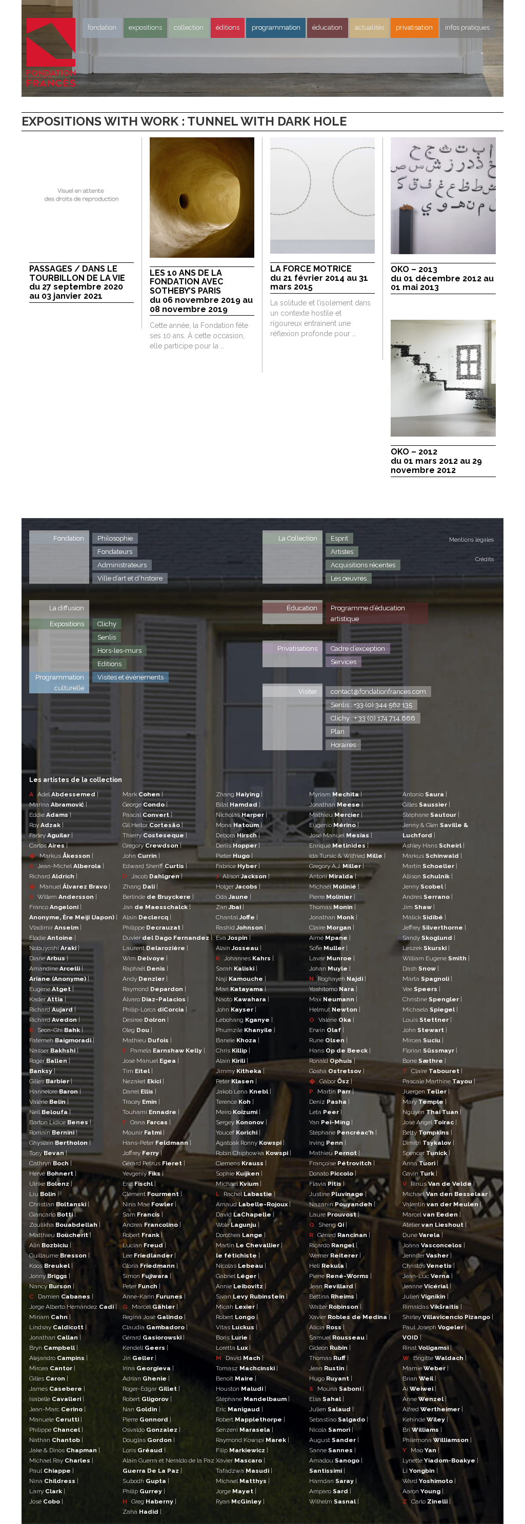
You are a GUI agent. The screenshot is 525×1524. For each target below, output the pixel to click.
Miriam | (50, 1317)
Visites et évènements (130, 677)
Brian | (419, 1378)
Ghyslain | (60, 1142)
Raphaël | (145, 968)
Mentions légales (471, 540)
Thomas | (332, 907)
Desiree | (146, 1019)
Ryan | (240, 1501)
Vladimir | (55, 927)
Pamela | (164, 1050)
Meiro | (238, 1112)
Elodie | (52, 937)
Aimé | (330, 937)
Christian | (59, 1204)
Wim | (145, 958)
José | (46, 1501)
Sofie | (328, 948)
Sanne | (332, 1450)
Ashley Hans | (433, 845)
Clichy (106, 624)
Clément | (152, 1194)
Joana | (433, 1245)
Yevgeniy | (143, 1173)
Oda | (233, 896)
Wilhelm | (334, 1501)
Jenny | (424, 886)
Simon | (147, 1276)
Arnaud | (253, 1204)
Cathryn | (50, 1163)
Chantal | (237, 917)
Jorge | (236, 1491)
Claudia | (155, 1327)
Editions (109, 664)
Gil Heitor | (153, 825)
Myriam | (335, 794)
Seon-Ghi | (56, 1030)
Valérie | (49, 1101)
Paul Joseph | (434, 1327)
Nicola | (331, 1429)
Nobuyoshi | (54, 948)
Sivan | (252, 1296)
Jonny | (49, 1276)
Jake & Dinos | (64, 1450)
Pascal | (147, 814)
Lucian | (144, 1245)
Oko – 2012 (436, 461)
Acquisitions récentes (363, 565)
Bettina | (333, 1296)
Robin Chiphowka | (253, 1153)
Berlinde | (158, 896)
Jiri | (139, 1358)
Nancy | (51, 1286)
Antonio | (424, 794)
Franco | (55, 907)
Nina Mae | (149, 1204)
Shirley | (447, 1317)
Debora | (238, 835)
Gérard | (154, 1337)
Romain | (53, 1132)
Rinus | (438, 1183)
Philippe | (56, 1429)
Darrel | (139, 1091)
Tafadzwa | (244, 1470)
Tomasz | (247, 1368)
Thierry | (155, 835)
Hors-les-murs (119, 650)
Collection (189, 27)
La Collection (297, 538)
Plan (338, 731)
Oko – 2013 (442, 278)
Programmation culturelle (59, 682)
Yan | (331, 1122)
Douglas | (149, 1440)
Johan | (330, 968)
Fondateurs (114, 551)
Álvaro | (156, 999)
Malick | (424, 917)
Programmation (276, 27)
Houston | (241, 1388)
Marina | (58, 804)
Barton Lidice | (60, 1122)
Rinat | (427, 1347)
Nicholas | (241, 814)
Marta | (427, 978)
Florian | (429, 1050)
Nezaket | (143, 1081)
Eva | (233, 937)
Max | (333, 999)
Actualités (369, 27)
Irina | (148, 1368)
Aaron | (422, 1491)
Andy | (145, 978)
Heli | (328, 1265)
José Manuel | (151, 1060)
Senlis (106, 637)
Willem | (63, 896)
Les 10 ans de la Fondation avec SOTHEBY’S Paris (201, 291)
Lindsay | (58, 1327)
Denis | (238, 845)
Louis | (427, 1019)
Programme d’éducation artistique (368, 613)
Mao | (420, 1450)
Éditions (227, 27)
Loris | (144, 1450)
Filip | (242, 1450)
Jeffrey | (434, 927)
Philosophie (115, 538)
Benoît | (236, 1378)
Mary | (424, 1101)
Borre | (424, 1060)
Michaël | (334, 886)
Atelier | (434, 1224)
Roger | (49, 1060)
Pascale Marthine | (438, 1081)
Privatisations (297, 648)
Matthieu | (60, 1235)
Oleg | (137, 1030)
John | (141, 855)
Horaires (343, 745)
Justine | (338, 1194)
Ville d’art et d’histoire (130, 578)
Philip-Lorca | (155, 1009)
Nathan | (56, 1440)
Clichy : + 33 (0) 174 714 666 (373, 718)
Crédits (484, 559)
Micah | (237, 1306)
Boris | (233, 1337)
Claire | (331, 927)
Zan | (230, 907)
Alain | (147, 917)
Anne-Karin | (154, 1296)
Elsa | (326, 1399)
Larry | (47, 1491)
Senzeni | (244, 1429)
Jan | (157, 907)
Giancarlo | (52, 1214)
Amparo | (330, 1491)
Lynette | (440, 1460)
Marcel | (150, 1306)
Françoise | (342, 1163)
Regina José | (154, 1317)
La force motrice (319, 278)
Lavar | (332, 958)
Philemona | (437, 1440)
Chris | (233, 1050)
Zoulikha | (64, 1224)
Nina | (53, 1481)
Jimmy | (240, 1071)
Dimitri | (428, 1142)
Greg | (149, 1501)
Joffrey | (142, 1153)
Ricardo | (333, 1245)
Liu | (44, 1194)
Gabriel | (237, 1276)
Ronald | (332, 1060)
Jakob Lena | (243, 1091)
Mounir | (144, 1132)
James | (57, 1388)
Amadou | (335, 1460)
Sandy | (428, 937)
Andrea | (152, 1224)
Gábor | (330, 1081)
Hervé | (52, 1173)
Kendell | (145, 1347)
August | (334, 1440)
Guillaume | (59, 1255)
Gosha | (337, 1071)
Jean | (332, 1286)
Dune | (422, 1235)
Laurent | (155, 948)
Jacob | (153, 876)
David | (245, 1214)
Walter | (335, 1306)
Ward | (429, 1481)
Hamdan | (333, 1481)
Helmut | (334, 1009)
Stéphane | (253, 1399)
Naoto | (242, 999)
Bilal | (238, 804)
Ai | (419, 1388)
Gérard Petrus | (154, 1163)
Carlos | (48, 845)
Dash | (420, 968)
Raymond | (154, 989)
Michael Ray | (61, 1460)
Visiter (307, 691)
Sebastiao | (338, 1419)
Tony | (48, 1153)
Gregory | (152, 845)
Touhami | (151, 1112)
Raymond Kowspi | (252, 1440)
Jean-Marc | (57, 1409)
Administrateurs (122, 565)
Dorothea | (241, 1235)
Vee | (421, 989)
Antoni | (332, 876)
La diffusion (66, 608)
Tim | (138, 1071)
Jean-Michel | (66, 866)
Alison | (243, 876)
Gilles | (50, 1081)
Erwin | (326, 1030)
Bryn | (53, 1347)
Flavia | (327, 1183)
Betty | (427, 1132)
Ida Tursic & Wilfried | (347, 855)
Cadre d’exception (358, 648)
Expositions (145, 27)
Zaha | (142, 1511)
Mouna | (336, 1388)
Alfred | (432, 1409)
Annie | (241, 1286)
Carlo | (426, 1501)
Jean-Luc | (427, 1276)
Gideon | (330, 1347)
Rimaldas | (432, 1306)
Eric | (139, 1183)
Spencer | (426, 1153)
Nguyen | (431, 1112)
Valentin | (441, 1204)
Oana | (147, 1122)
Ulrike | (50, 1183)
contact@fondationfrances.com (378, 691)
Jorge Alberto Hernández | (73, 1306)
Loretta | (233, 1347)
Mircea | (52, 1368)
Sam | (143, 1214)
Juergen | (426, 1091)
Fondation (102, 27)
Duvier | (167, 937)
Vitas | (236, 1327)
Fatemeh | (61, 1040)
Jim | (418, 907)
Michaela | (430, 1009)
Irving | (327, 1142)
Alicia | (327, 1327)
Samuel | (338, 1337)
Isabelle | (56, 1399)
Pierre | (147, 1419)
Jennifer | (427, 1255)
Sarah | (236, 968)
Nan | (141, 1409)
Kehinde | (425, 1419)
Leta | (325, 1112)
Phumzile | (245, 1030)
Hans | (340, 1050)
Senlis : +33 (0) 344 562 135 (371, 705)
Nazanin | (342, 1204)
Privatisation (414, 27)
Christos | (428, 1265)
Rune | (328, 1040)
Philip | (144, 1491)
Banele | (237, 1040)
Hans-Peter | (157, 1142)
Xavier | (240, 1460)
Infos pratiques (467, 27)
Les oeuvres (349, 578)
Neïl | (50, 1112)
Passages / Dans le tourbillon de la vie (77, 282)
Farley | (51, 835)
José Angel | (429, 1122)
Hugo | (330, 1378)
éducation (327, 27)
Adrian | (146, 1378)
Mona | (239, 825)
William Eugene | (436, 958)
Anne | (424, 1399)
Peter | (141, 1286)
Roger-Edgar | (151, 1388)
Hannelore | (55, 1091)
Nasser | (53, 1050)
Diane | (48, 958)
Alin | (50, 1245)
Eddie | (50, 814)
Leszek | (426, 948)
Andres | (427, 896)
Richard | (53, 876)
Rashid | (241, 927)
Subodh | (146, 1481)
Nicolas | (241, 1265)
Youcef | (238, 1132)
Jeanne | (426, 1286)
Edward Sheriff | (155, 866)
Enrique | (339, 845)
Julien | (331, 1409)
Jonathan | (55, 1337)
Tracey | (141, 1101)
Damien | (61, 1296)
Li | (420, 1470)
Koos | (51, 1265)
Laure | (334, 1214)
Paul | (51, 1470)
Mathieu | (147, 1040)
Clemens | (241, 1163)
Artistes (342, 551)
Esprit (339, 538)
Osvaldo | (151, 1429)
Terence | (235, 1101)
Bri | (422, 1429)
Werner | (335, 1255)
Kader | (47, 999)
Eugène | (51, 989)
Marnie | (425, 1368)
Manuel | (69, 886)
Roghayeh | (337, 978)
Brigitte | (434, 1358)
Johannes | (245, 958)
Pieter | (234, 855)
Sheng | (328, 1224)
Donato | (332, 1173)
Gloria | (150, 1265)
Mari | (241, 989)
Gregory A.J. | (336, 866)
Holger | (238, 886)
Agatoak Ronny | (250, 1142)
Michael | (238, 1183)
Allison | (427, 876)
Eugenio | (334, 825)
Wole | (237, 1224)
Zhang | (140, 886)
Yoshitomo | (333, 989)
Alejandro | (58, 1358)
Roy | (46, 825)
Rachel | (245, 1194)
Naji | (241, 978)
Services (343, 662)
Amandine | (56, 968)
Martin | (249, 1245)
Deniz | (329, 1101)
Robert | (143, 1235)
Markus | (61, 855)
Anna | (420, 1163)
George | (145, 804)
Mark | (143, 794)
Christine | (432, 999)
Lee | (149, 1255)
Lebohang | (244, 1019)
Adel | (63, 794)
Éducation (302, 608)
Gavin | (419, 1173)
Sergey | (241, 1122)
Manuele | (55, 1419)
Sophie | (239, 1173)
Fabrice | (238, 866)
